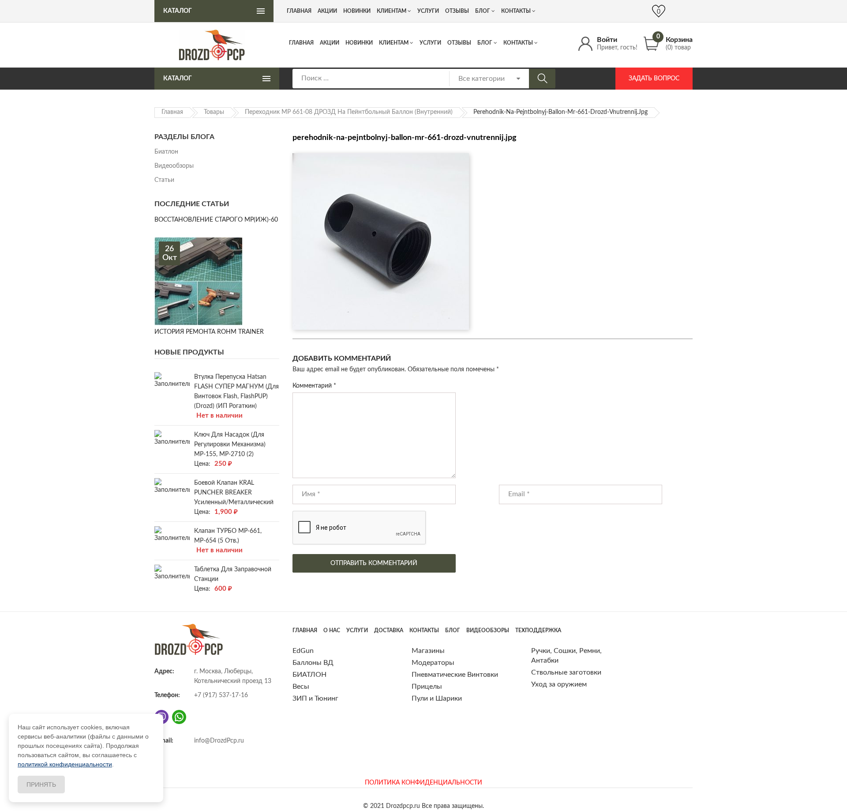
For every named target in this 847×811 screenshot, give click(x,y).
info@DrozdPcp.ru (219, 741)
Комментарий (314, 386)
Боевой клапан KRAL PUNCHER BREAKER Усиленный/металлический (234, 492)
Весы (300, 686)
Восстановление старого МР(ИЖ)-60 (216, 220)
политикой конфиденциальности (65, 764)
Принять (41, 784)
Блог (484, 42)
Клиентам (394, 42)
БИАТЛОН (309, 674)
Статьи (164, 180)
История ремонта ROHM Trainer (209, 332)
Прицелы (427, 686)
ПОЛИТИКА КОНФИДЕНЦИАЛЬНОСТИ (423, 783)
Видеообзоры (174, 166)
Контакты (518, 42)
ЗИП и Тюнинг (315, 698)
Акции (329, 42)
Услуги (430, 42)
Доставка (388, 630)
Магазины (428, 650)
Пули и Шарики (437, 698)
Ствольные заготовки (566, 672)
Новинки (359, 42)
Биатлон (166, 152)
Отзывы (459, 42)
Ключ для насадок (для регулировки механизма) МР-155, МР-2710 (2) (230, 444)
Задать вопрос (654, 78)
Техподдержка (538, 630)
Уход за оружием (559, 684)
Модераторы (433, 662)
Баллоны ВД (313, 662)
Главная (301, 42)
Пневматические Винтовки (455, 674)
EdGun (303, 650)
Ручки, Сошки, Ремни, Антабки (566, 655)
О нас (331, 630)
